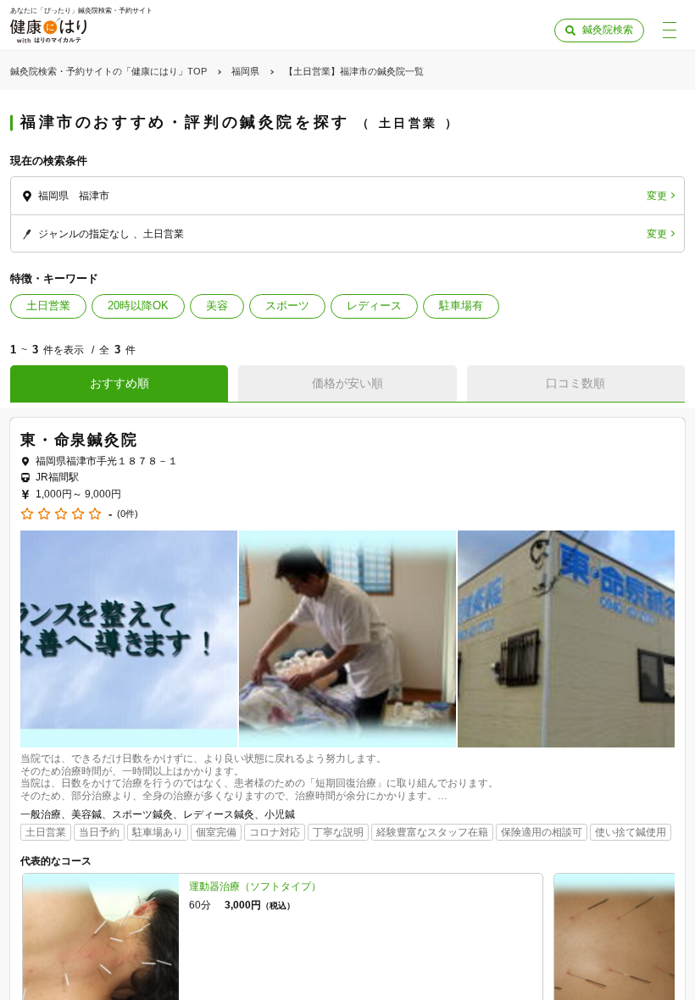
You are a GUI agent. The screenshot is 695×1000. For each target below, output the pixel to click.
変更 (657, 196)
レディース (374, 305)
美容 (217, 305)
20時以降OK (138, 305)
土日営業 (48, 305)
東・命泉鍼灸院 (79, 439)
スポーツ (287, 305)
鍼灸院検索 (607, 30)
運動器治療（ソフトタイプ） (255, 886)
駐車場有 (461, 305)
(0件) (127, 514)
